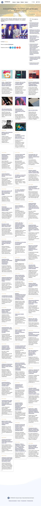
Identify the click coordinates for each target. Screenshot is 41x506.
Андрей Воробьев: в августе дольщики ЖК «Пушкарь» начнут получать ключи (6, 384)
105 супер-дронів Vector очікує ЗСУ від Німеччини (7, 110)
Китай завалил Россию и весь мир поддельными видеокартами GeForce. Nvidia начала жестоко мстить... (34, 25)
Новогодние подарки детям (19, 315)
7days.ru (6, 41)
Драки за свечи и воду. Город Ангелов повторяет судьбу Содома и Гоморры (7, 423)
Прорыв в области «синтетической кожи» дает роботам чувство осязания (33, 285)
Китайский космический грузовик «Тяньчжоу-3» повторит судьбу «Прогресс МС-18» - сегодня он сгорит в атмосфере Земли (20, 427)
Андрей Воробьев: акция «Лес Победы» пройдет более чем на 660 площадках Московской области (7, 403)
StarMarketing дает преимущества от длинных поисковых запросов (19, 386)
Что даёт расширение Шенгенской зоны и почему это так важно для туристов (33, 188)
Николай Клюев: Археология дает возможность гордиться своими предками (33, 267)
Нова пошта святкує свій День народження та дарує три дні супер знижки (7, 192)
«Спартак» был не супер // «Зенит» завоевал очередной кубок (20, 83)
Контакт (19, 500)
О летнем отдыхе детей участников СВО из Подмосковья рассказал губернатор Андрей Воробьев (20, 157)
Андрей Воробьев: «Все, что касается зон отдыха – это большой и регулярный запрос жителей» (7, 330)
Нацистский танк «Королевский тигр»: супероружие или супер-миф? (20, 110)
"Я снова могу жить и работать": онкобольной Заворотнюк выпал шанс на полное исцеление (33, 430)
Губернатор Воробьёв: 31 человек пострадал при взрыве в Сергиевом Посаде (7, 279)
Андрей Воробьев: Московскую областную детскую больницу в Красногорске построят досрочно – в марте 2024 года (33, 228)
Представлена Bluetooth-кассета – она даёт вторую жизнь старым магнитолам (33, 302)
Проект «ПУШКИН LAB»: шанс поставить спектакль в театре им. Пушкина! (20, 331)
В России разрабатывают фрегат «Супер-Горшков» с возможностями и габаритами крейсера (33, 84)
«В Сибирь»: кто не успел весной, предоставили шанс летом (20, 176)
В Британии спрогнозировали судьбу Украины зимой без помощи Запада (7, 208)
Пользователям (23, 500)
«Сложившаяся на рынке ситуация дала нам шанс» (7, 296)
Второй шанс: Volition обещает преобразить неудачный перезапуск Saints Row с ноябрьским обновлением (33, 411)
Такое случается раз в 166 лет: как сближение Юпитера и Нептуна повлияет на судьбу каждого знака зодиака (20, 277)
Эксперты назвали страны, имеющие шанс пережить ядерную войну (33, 171)
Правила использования (13, 500)
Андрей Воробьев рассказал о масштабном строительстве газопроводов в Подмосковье (7, 261)
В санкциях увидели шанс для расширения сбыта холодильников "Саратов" (20, 347)
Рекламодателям (30, 500)
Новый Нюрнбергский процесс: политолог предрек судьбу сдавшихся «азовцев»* (6, 311)
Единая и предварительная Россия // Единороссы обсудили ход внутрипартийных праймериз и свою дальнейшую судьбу (20, 296)
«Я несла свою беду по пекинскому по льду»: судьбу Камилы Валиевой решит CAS (7, 441)
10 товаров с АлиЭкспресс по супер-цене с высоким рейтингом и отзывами (20, 136)
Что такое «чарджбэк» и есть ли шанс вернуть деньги (20, 191)
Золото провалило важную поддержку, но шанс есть (19, 206)
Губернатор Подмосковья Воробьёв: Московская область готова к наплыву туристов (7, 366)
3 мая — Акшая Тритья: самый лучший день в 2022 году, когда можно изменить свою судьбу (6, 84)
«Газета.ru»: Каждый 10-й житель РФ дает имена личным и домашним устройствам (33, 371)
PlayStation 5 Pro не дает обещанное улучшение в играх (20, 260)
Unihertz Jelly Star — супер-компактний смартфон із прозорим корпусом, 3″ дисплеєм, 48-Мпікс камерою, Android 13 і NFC (20, 225)
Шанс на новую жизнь (33, 110)
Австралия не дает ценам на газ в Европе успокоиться (20, 243)
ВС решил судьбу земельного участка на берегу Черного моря (6, 225)
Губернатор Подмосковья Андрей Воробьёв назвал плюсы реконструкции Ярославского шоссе (7, 459)
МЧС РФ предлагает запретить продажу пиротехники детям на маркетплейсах (33, 447)
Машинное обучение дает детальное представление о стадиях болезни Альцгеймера (33, 334)
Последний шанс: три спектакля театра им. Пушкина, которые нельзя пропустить (33, 156)
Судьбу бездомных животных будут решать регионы (7, 175)
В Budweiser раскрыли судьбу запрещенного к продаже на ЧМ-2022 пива (6, 243)
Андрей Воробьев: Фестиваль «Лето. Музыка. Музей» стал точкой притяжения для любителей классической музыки (33, 206)
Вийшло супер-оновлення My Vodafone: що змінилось (7, 133)
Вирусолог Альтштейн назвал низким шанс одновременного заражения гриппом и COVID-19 (33, 248)
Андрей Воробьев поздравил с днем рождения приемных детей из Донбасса (6, 347)
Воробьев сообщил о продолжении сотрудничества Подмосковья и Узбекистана (6, 157)
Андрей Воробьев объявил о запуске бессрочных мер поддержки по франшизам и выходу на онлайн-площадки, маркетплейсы (20, 406)
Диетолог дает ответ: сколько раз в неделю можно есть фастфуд (33, 319)
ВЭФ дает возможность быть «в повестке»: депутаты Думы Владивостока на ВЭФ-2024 (33, 353)
